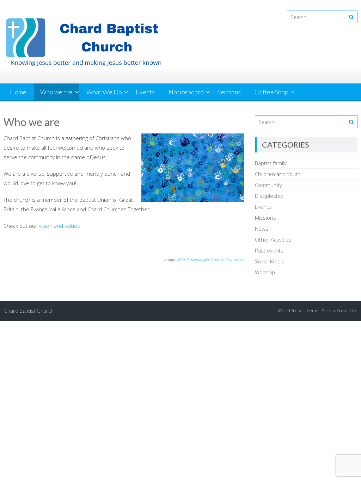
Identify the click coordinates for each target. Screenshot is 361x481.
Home (18, 92)
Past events (269, 250)
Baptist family (271, 163)
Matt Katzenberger (193, 259)
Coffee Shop (271, 92)
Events (145, 92)
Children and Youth (278, 173)
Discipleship (269, 195)
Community (268, 184)
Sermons (229, 92)
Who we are (56, 92)
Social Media (269, 261)
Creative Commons (227, 259)
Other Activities (273, 239)
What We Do (104, 92)
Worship (265, 272)
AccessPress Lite (339, 310)
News (261, 228)
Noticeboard (186, 92)
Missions (265, 217)
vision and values (59, 225)
